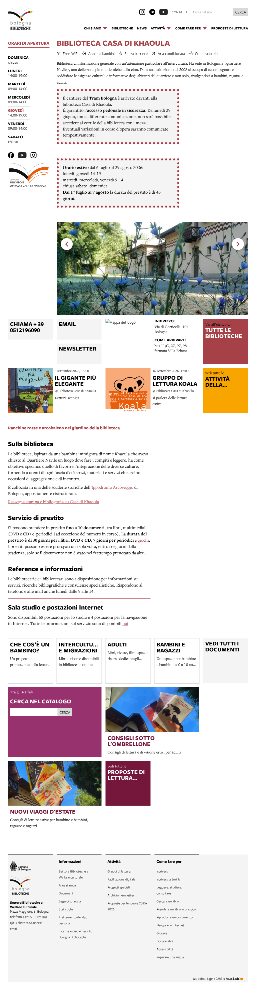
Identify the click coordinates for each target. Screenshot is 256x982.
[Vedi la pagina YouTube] (163, 12)
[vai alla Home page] (20, 19)
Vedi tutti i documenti (222, 646)
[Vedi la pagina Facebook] (11, 155)
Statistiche (66, 909)
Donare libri (164, 941)
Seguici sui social (70, 901)
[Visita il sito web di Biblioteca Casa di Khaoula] (30, 176)
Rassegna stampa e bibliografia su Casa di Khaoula (53, 501)
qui (125, 623)
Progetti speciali (119, 887)
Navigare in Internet (170, 925)
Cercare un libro (167, 901)
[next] (238, 244)
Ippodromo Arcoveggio (112, 487)
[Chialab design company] (218, 975)
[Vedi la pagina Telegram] (152, 12)
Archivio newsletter (121, 895)
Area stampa (67, 885)
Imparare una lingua (170, 957)
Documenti (66, 893)
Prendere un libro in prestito (176, 909)
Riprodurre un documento (174, 917)
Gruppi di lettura (119, 871)
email (14, 928)
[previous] (67, 244)
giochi (143, 540)
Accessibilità (164, 949)
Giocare (161, 933)
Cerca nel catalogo (40, 701)
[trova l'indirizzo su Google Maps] (128, 341)
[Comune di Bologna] (20, 866)
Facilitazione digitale (122, 879)
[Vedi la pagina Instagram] (142, 12)
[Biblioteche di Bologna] (20, 886)
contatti (179, 12)
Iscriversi (162, 871)
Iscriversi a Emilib (168, 879)
